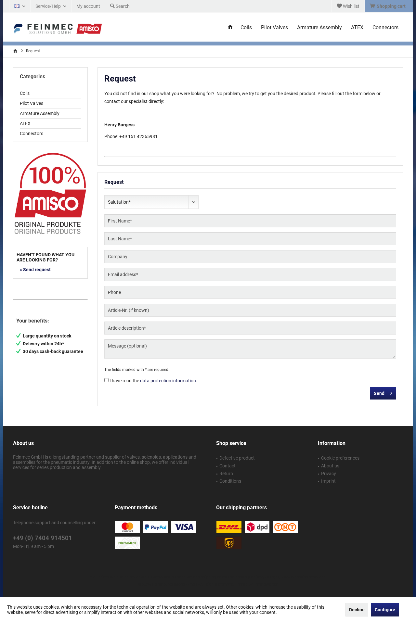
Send (379, 393)
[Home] (230, 27)
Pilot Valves (31, 103)
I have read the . (153, 380)
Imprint (328, 481)
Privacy (328, 473)
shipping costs (214, 577)
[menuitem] (388, 6)
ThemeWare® (266, 584)
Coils (25, 93)
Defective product (237, 458)
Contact (227, 465)
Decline (357, 609)
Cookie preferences (340, 458)
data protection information (168, 380)
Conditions (230, 481)
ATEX (25, 123)
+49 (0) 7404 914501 (42, 538)
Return (226, 473)
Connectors (31, 133)
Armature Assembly (39, 113)
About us (330, 465)
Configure (385, 609)
